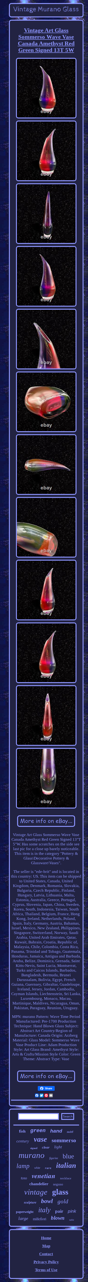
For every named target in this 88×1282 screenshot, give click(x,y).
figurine (53, 1158)
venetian (43, 1175)
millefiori (39, 1218)
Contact (46, 1254)
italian (66, 1165)
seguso (58, 1184)
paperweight (25, 1212)
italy (44, 1210)
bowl (47, 1201)
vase (40, 1139)
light (58, 1147)
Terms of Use (46, 1270)
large (23, 1218)
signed (33, 1148)
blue (68, 1156)
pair (59, 1211)
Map (46, 1246)
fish (22, 1131)
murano (32, 1155)
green (38, 1131)
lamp (23, 1165)
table (71, 1220)
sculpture (30, 1202)
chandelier (38, 1183)
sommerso (64, 1140)
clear (46, 1147)
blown (58, 1218)
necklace (65, 1178)
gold (62, 1201)
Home (46, 1238)
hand (56, 1130)
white (37, 1167)
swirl (70, 1131)
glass (60, 1192)
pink (72, 1211)
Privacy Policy (46, 1262)
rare (48, 1168)
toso (24, 1178)
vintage (35, 1192)
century (22, 1141)
